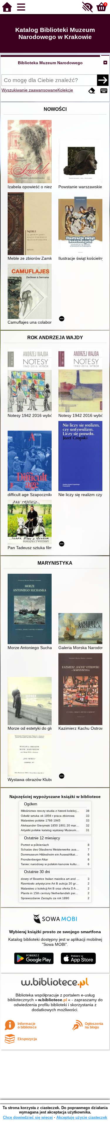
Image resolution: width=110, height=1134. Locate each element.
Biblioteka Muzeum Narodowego (50, 62)
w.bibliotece (52, 999)
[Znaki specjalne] (104, 90)
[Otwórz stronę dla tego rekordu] (31, 152)
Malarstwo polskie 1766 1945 (40, 820)
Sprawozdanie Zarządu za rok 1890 (45, 898)
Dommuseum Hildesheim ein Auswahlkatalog (51, 854)
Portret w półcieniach (35, 844)
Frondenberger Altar (34, 859)
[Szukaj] (102, 80)
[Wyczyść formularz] (92, 90)
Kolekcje (65, 90)
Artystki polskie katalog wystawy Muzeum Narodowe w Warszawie (65, 830)
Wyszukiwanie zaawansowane (29, 90)
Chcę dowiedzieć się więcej (28, 1117)
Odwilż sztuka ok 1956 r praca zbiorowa (48, 815)
